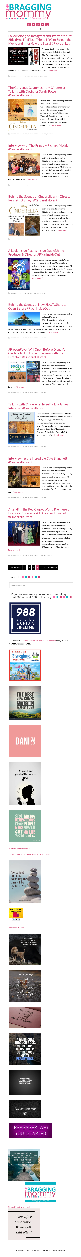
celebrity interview (19, 76)
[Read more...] (53, 70)
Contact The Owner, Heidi (19, 1207)
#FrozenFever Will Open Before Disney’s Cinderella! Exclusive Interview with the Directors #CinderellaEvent (36, 353)
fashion (50, 134)
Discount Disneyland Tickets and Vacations (38, 641)
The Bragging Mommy (39, 1251)
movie (49, 556)
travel (44, 76)
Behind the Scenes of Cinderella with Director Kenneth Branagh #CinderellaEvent (40, 198)
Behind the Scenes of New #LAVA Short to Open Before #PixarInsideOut (37, 306)
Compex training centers (19, 848)
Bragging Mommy (29, 11)
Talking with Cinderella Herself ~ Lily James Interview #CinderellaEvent (38, 406)
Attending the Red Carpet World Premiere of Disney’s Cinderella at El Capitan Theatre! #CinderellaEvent (39, 513)
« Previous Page (15, 567)
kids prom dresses (16, 928)
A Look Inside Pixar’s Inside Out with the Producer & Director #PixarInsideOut (36, 252)
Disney (30, 134)
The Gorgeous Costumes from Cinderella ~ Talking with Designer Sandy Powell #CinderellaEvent (38, 91)
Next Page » (52, 567)
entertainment (34, 76)
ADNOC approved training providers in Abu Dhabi (29, 854)
